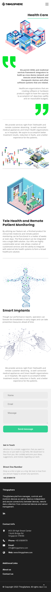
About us (7, 569)
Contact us (8, 574)
